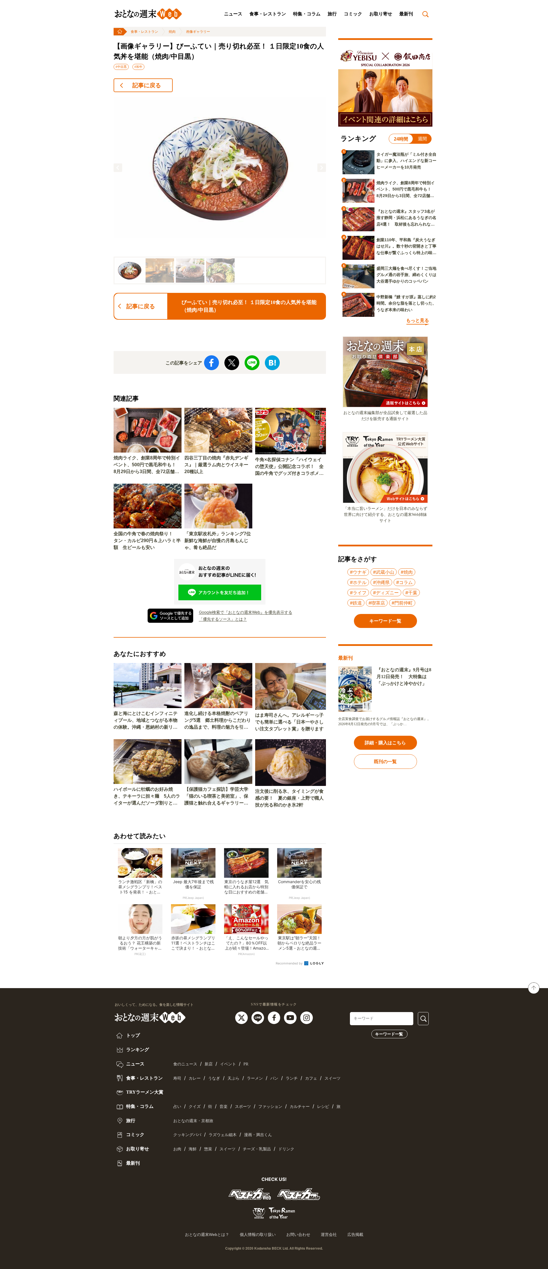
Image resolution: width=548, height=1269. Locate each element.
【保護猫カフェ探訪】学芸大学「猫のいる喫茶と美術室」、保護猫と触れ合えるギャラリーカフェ (216, 796)
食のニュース (185, 1064)
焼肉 (172, 32)
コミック (353, 13)
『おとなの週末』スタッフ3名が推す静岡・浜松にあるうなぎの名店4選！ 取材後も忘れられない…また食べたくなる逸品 (406, 218)
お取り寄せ (380, 13)
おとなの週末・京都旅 (193, 1121)
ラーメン (255, 1078)
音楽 (223, 1106)
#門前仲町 (402, 603)
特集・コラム (307, 13)
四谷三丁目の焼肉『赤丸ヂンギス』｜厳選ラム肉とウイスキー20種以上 (216, 464)
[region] (220, 190)
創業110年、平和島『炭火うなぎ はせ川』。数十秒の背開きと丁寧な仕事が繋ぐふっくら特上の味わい (406, 247)
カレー (195, 1078)
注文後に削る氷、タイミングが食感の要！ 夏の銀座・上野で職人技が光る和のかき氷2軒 (289, 798)
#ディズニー (386, 592)
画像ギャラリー (198, 32)
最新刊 (406, 13)
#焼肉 (407, 572)
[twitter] (242, 1017)
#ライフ (358, 592)
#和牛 (138, 66)
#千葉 (411, 592)
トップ (132, 1035)
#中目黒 (121, 66)
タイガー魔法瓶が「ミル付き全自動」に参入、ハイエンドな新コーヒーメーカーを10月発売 (406, 160)
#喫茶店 (376, 603)
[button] (118, 167)
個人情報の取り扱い (258, 1234)
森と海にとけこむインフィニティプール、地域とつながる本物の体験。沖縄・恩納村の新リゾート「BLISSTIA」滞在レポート (147, 721)
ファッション (270, 1106)
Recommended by (289, 963)
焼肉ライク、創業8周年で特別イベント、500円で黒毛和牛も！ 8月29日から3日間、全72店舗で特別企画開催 (147, 465)
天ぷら (233, 1078)
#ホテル (358, 582)
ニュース (233, 13)
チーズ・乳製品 (257, 1149)
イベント (228, 1064)
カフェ (311, 1078)
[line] (258, 1017)
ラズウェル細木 (223, 1135)
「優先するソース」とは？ (223, 619)
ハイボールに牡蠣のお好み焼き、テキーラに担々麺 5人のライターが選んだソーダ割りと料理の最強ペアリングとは (147, 796)
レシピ (323, 1106)
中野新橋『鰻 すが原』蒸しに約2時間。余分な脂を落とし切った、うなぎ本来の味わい (406, 303)
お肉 (177, 1149)
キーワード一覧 (389, 1034)
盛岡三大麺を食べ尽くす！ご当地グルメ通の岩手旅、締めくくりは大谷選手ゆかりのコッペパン (406, 274)
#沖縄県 (381, 582)
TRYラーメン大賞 (144, 1092)
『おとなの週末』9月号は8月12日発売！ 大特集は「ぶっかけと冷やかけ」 (403, 676)
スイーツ (333, 1078)
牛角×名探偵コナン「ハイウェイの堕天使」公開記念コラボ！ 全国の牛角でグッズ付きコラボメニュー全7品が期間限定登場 (289, 467)
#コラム (404, 582)
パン (274, 1078)
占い (177, 1106)
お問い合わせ (298, 1234)
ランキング (137, 1049)
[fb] (275, 1017)
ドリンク (286, 1149)
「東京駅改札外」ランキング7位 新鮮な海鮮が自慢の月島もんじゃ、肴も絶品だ (218, 540)
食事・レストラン (267, 13)
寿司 (177, 1078)
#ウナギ (358, 572)
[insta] (306, 1017)
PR (245, 1064)
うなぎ (214, 1078)
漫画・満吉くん (258, 1135)
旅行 (332, 13)
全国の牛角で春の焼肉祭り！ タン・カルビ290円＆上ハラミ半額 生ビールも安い (147, 540)
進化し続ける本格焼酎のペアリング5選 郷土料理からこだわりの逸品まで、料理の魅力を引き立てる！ (217, 721)
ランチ (292, 1078)
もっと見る (417, 320)
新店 (209, 1064)
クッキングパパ (187, 1135)
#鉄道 (356, 603)
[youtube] (291, 1017)
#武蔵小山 (383, 572)
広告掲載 (355, 1234)
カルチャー (300, 1106)
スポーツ (243, 1106)
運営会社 (329, 1234)
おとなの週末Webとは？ (207, 1234)
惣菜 (208, 1149)
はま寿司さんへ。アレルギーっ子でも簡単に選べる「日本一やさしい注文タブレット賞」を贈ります (289, 722)
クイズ (195, 1106)
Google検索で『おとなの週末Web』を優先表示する (245, 612)
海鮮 (193, 1149)
